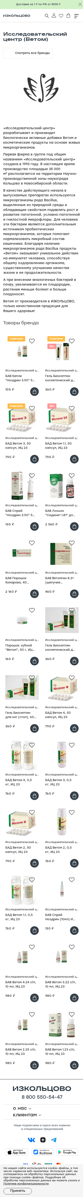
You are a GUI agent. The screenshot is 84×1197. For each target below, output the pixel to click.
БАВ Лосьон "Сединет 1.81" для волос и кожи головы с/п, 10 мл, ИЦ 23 (60, 513)
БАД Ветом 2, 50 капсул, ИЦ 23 (18, 850)
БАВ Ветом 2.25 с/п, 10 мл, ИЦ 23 (20, 1052)
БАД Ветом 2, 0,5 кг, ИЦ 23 (58, 850)
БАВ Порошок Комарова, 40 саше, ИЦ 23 (16, 581)
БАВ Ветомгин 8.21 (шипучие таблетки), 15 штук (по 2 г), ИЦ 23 (60, 581)
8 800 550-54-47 (42, 1097)
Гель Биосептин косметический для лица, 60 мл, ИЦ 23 (60, 648)
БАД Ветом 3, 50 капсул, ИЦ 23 (18, 446)
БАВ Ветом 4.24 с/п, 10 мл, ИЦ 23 (20, 984)
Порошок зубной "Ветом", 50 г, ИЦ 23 (19, 648)
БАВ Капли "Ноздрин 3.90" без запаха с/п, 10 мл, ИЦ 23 (20, 379)
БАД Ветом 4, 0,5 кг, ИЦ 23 (18, 782)
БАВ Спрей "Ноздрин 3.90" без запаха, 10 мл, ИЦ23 (20, 513)
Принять (17, 1191)
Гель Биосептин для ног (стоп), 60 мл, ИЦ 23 (19, 715)
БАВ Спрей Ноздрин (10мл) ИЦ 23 (60, 918)
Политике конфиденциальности (26, 1184)
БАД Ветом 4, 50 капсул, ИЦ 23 (58, 715)
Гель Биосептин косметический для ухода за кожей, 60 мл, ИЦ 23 (60, 379)
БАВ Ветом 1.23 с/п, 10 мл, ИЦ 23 (60, 1052)
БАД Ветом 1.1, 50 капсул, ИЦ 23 (58, 446)
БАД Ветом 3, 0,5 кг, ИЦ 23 (58, 782)
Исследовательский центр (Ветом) (22, 370)
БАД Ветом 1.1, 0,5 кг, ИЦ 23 (19, 917)
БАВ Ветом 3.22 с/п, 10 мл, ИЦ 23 (60, 984)
